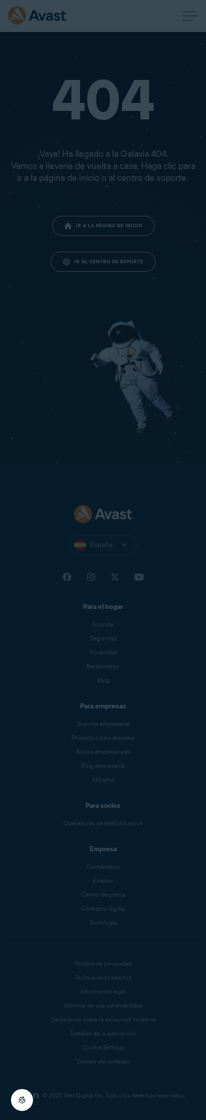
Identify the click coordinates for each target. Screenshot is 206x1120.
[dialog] (103, 560)
